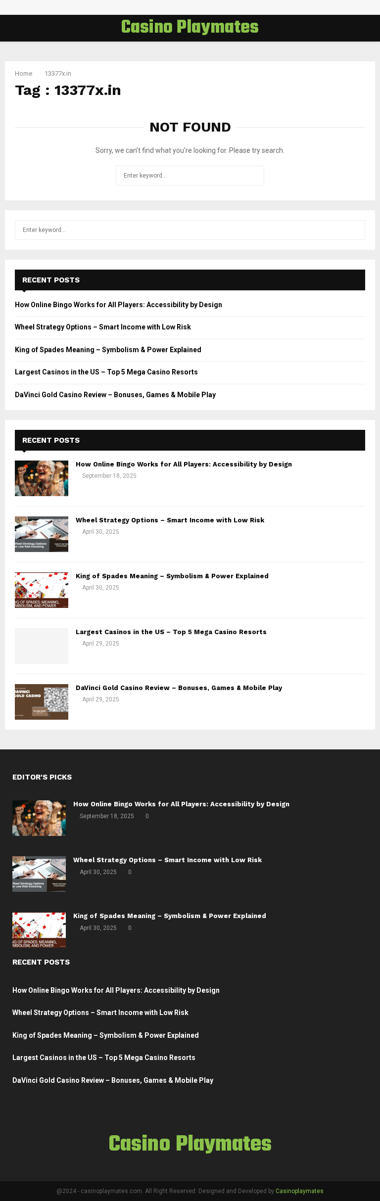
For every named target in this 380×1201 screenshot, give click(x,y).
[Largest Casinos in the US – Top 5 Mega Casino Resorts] (41, 646)
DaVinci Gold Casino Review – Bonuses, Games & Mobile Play (115, 395)
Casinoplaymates (300, 1191)
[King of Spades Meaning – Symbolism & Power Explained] (41, 590)
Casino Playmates (190, 28)
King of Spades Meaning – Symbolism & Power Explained (108, 350)
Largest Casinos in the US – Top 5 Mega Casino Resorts (106, 372)
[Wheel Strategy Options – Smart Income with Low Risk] (41, 534)
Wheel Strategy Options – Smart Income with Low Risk (103, 327)
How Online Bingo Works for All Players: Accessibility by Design (118, 305)
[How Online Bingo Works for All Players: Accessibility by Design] (41, 478)
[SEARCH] (355, 230)
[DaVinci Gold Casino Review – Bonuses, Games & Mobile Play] (41, 702)
